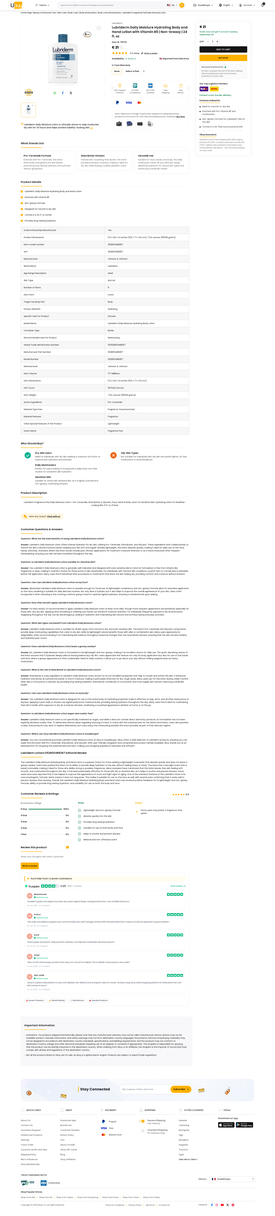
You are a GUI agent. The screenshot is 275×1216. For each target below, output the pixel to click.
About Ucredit (67, 1144)
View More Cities (187, 1159)
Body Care (73, 12)
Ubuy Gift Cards (68, 1149)
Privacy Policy (135, 1205)
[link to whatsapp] (55, 93)
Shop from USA (28, 1197)
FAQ (62, 1139)
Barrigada (184, 1130)
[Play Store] (244, 1125)
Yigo (181, 1135)
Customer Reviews (70, 1130)
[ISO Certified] (49, 1182)
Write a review (29, 865)
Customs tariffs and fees (34, 1149)
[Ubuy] (16, 5)
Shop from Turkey (151, 1197)
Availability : (118, 58)
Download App (68, 1120)
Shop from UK (45, 1197)
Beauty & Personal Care (44, 12)
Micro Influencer (29, 1159)
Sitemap (25, 1139)
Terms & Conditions (114, 1205)
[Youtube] (222, 1205)
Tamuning (184, 1125)
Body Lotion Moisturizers (109, 12)
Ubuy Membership (30, 1164)
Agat (181, 1154)
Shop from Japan (64, 1197)
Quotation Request (31, 1130)
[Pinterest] (232, 1205)
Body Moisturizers (87, 12)
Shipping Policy (28, 1154)
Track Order (27, 1144)
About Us (25, 1120)
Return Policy (67, 1135)
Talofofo (183, 1149)
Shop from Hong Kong (87, 1197)
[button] (203, 5)
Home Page (26, 12)
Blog (62, 1154)
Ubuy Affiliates (67, 1159)
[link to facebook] (63, 93)
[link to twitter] (71, 93)
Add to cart (223, 49)
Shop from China (131, 1197)
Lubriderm (117, 23)
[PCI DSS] (27, 1183)
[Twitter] (227, 1205)
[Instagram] (217, 1205)
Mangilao (183, 1139)
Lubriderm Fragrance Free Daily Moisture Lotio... (144, 12)
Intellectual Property (31, 1135)
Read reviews (177, 886)
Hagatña (183, 1144)
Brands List (66, 1125)
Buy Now (180, 116)
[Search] (181, 5)
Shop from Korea (110, 1197)
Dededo (183, 1120)
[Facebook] (212, 1205)
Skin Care (61, 12)
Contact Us (27, 1125)
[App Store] (226, 1125)
